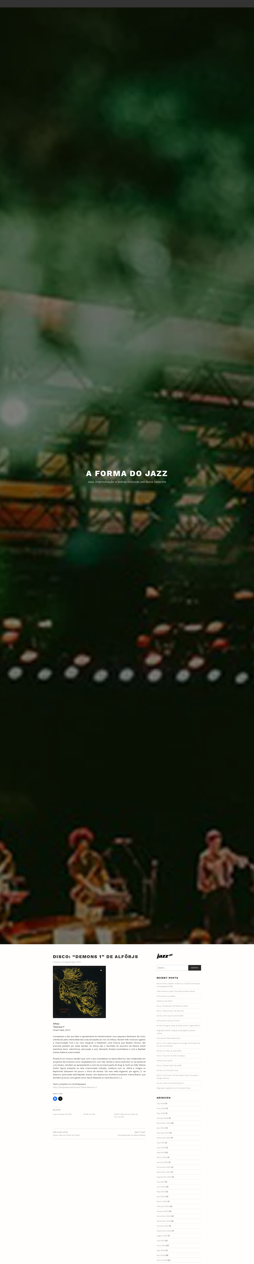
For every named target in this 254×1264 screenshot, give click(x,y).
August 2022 (162, 1236)
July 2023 (161, 1182)
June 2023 (161, 1187)
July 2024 (161, 1143)
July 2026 (161, 1103)
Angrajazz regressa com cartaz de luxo (173, 1088)
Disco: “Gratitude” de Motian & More (172, 1006)
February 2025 (163, 1133)
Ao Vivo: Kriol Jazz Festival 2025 (170, 1016)
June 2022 (161, 1245)
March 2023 (162, 1201)
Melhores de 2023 (164, 1061)
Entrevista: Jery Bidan (166, 996)
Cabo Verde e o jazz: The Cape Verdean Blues (176, 991)
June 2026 (161, 1108)
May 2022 (161, 1250)
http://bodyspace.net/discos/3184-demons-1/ (75, 1087)
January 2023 (162, 1211)
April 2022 (161, 1255)
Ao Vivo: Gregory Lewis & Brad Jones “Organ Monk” (178, 1025)
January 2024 (162, 1162)
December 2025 (164, 1123)
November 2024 (164, 1138)
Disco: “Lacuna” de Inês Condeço (171, 1056)
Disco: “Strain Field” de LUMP (169, 1065)
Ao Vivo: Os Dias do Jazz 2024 (169, 1051)
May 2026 (161, 1113)
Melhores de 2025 (164, 1001)
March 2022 (162, 1260)
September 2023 (164, 1177)
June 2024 (161, 1147)
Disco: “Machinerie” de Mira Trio (170, 1011)
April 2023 (161, 1196)
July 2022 (161, 1241)
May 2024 (161, 1152)
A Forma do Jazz (127, 473)
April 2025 (161, 1128)
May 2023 (161, 1192)
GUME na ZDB (89, 1114)
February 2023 (163, 1206)
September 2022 (164, 1231)
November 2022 (164, 1221)
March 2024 (162, 1157)
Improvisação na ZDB (62, 1114)
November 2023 (164, 1172)
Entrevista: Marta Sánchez (168, 1038)
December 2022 (164, 1216)
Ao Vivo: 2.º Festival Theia (167, 1070)
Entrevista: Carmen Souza (168, 1021)
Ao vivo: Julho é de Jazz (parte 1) (170, 1083)
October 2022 (163, 1226)
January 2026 (162, 1118)
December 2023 (164, 1167)
